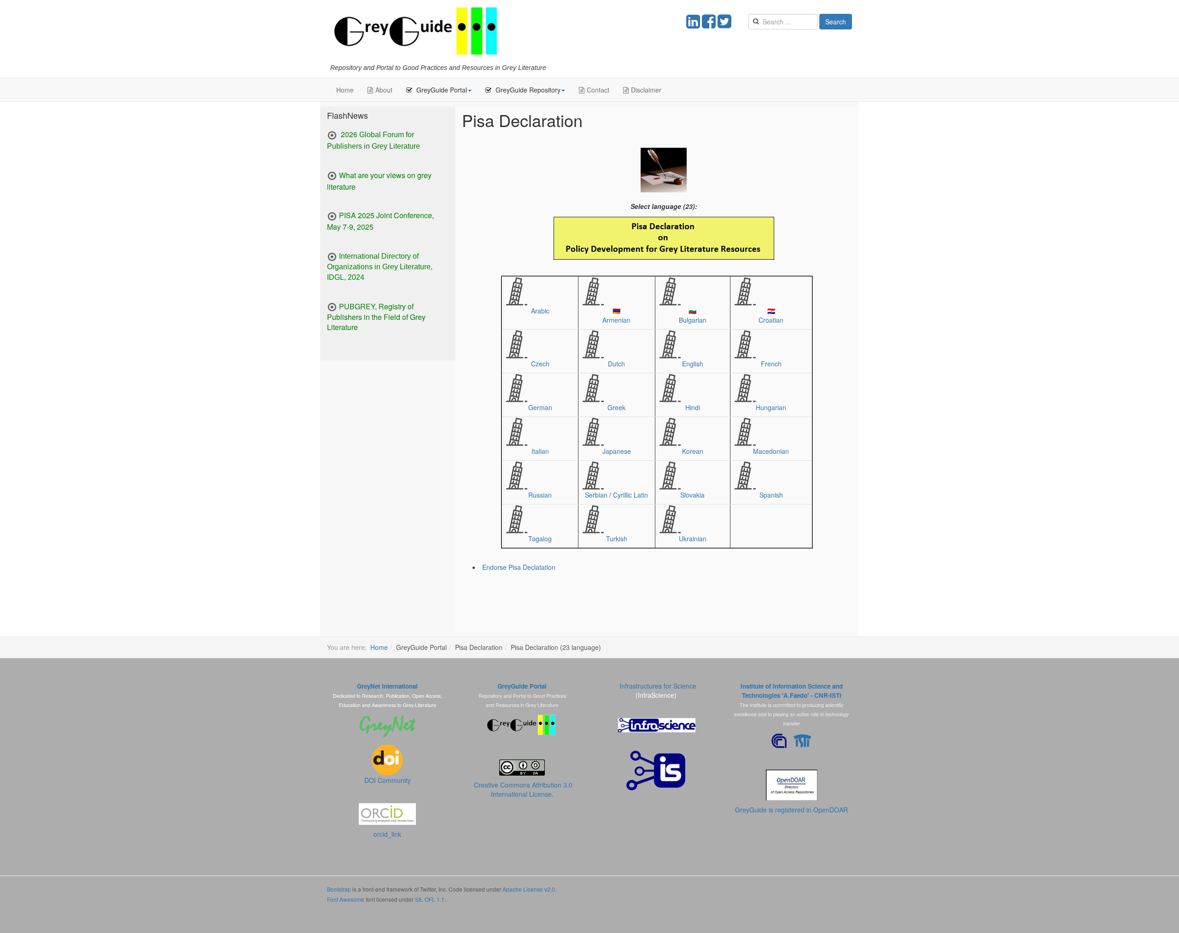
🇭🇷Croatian (771, 315)
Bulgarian (692, 320)
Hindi (692, 407)
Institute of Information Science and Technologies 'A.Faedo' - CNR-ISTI (792, 691)
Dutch (616, 363)
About (383, 89)
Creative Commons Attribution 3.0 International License (523, 789)
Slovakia (692, 494)
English (692, 363)
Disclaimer (646, 89)
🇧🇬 (692, 310)
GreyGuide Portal (522, 686)
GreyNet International (387, 686)
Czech (540, 363)
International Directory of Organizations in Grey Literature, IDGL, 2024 (379, 266)
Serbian (596, 494)
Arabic (540, 310)
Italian (540, 451)
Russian (540, 494)
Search (835, 21)
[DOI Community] (387, 758)
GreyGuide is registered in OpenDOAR (791, 809)
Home (345, 89)
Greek (616, 407)
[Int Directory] (332, 255)
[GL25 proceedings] (332, 135)
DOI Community (387, 780)
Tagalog (540, 538)
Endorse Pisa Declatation (518, 567)
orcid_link (387, 834)
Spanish (771, 494)
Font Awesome (345, 899)
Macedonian (771, 451)
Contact (598, 89)
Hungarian (771, 407)
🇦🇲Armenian (616, 315)
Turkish (616, 538)
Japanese (616, 451)
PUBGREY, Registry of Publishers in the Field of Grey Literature (376, 317)
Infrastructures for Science (657, 685)
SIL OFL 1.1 (429, 899)
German (540, 407)
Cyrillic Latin (630, 494)
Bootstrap (339, 889)
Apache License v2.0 (528, 889)
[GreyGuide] (438, 39)
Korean (692, 451)
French (771, 363)
